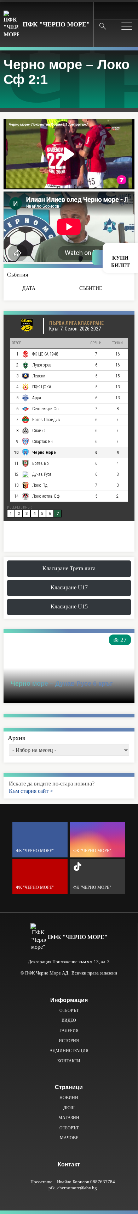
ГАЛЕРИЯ (69, 1030)
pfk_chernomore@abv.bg (72, 1187)
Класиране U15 (69, 606)
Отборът (69, 1010)
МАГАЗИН (68, 1117)
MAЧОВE (69, 1137)
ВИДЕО (69, 1020)
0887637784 (102, 1181)
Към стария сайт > (31, 791)
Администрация (69, 1050)
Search (102, 26)
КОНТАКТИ (68, 1060)
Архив (16, 737)
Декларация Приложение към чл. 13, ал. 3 (69, 961)
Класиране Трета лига (69, 568)
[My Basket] (127, 10)
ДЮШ (69, 1107)
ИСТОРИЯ (69, 1040)
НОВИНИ (68, 1097)
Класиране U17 (69, 587)
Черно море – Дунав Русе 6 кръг (62, 683)
